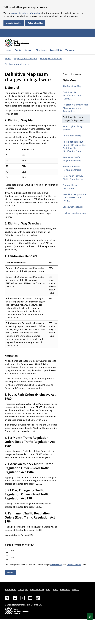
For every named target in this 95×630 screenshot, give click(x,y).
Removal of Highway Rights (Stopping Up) (73, 177)
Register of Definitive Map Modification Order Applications (75, 107)
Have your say (37, 589)
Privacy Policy (56, 564)
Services (28, 50)
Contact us (10, 589)
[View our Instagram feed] (22, 598)
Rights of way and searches (18, 64)
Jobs (48, 589)
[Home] (18, 43)
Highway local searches (74, 213)
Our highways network (51, 58)
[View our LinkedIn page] (38, 598)
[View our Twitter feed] (7, 598)
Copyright (23, 589)
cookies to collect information (26, 13)
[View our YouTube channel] (30, 598)
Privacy (75, 589)
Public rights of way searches (72, 128)
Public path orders (72, 135)
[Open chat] (90, 616)
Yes (12, 550)
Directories (41, 50)
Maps (55, 589)
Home (8, 58)
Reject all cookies (35, 23)
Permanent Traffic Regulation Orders (72, 159)
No (12, 557)
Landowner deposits (73, 207)
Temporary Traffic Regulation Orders (72, 168)
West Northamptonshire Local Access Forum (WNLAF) (74, 197)
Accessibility (56, 50)
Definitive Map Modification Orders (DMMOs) (72, 95)
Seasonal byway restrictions (70, 187)
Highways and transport (25, 58)
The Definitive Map (72, 86)
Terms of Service (74, 564)
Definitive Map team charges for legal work (74, 119)
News (8, 50)
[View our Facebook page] (15, 598)
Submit (10, 573)
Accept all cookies (13, 23)
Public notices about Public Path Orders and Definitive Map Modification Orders (74, 146)
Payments (65, 589)
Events (18, 50)
